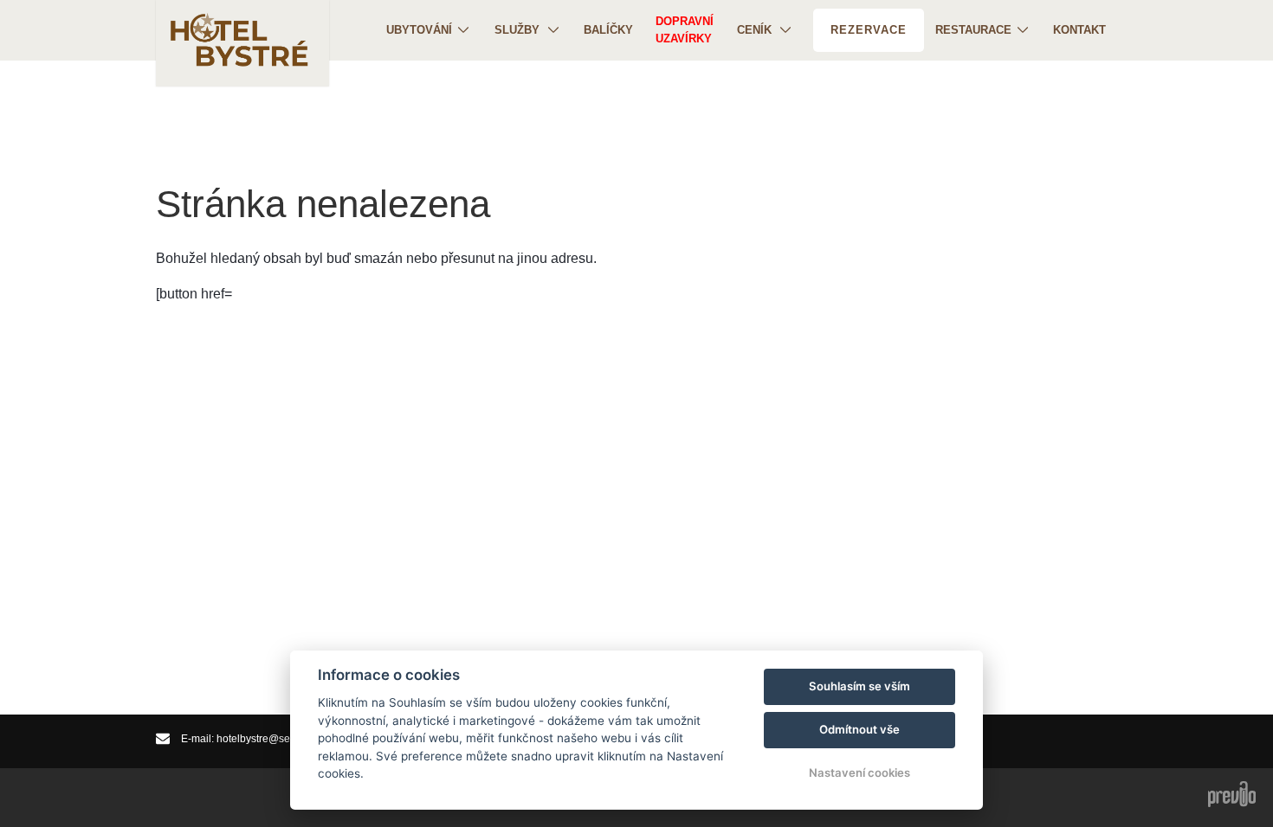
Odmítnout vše (859, 729)
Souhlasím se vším (859, 686)
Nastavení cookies (859, 772)
